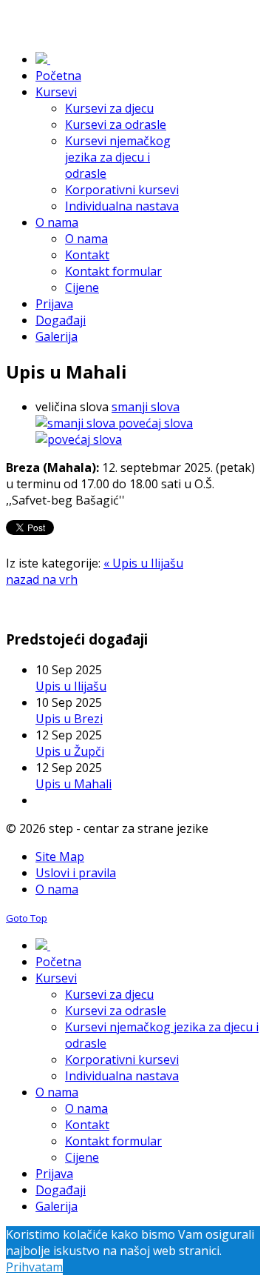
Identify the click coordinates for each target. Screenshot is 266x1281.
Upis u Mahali (73, 784)
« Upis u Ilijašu (143, 563)
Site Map (59, 856)
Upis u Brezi (69, 719)
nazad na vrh (42, 579)
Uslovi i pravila (75, 873)
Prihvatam (34, 1267)
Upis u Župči (69, 751)
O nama (56, 889)
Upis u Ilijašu (70, 686)
